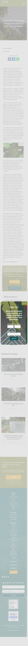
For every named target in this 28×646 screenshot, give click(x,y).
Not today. (24, 303)
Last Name (17, 324)
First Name (10, 324)
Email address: (11, 331)
